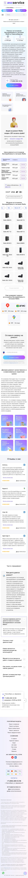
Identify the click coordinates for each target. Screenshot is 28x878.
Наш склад (14, 747)
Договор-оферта (14, 766)
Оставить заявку (14, 85)
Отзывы (14, 749)
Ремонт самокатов (14, 730)
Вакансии (14, 751)
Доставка (14, 745)
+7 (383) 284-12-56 (21, 10)
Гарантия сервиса (14, 740)
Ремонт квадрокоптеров (14, 732)
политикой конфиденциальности (10, 363)
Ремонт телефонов (14, 724)
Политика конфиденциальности (14, 762)
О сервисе (14, 738)
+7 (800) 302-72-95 (7, 10)
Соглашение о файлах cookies (14, 764)
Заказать (23, 164)
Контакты (14, 778)
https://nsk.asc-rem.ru (7, 867)
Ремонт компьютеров (14, 728)
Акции (14, 743)
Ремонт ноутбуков (14, 726)
